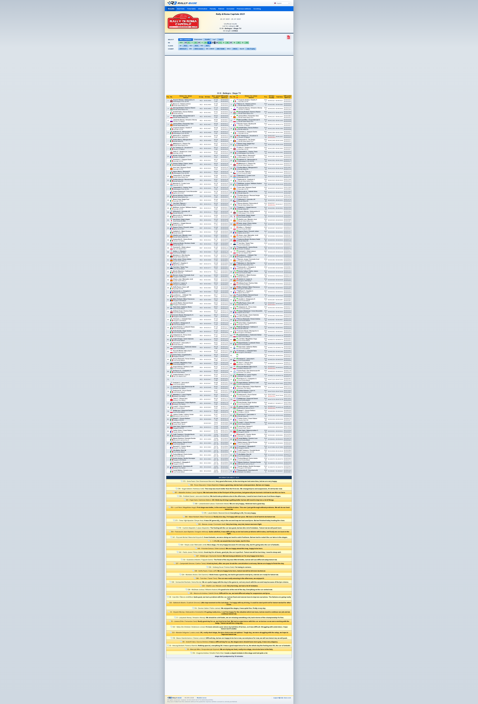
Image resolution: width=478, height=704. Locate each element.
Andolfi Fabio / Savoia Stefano (183, 112)
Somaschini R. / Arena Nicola (182, 239)
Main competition (185, 39)
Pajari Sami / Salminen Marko (182, 307)
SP (186, 42)
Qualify (207, 39)
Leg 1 (214, 39)
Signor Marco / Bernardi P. (181, 171)
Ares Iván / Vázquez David (182, 167)
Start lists (180, 9)
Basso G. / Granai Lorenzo (182, 104)
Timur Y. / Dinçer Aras (180, 398)
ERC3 (235, 49)
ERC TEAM (220, 49)
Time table (191, 9)
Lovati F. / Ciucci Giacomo (181, 406)
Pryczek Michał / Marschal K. (182, 351)
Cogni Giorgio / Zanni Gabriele (183, 339)
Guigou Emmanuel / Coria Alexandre (185, 191)
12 (242, 42)
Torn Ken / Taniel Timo (180, 267)
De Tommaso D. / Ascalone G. (183, 147)
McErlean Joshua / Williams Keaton (185, 207)
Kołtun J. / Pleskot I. (179, 251)
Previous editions (244, 9)
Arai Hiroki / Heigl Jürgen (181, 219)
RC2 (185, 46)
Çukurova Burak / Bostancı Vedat (184, 243)
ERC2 (229, 49)
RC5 (202, 46)
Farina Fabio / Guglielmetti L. (182, 355)
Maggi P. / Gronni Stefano (181, 418)
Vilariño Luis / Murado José (182, 235)
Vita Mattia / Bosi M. (179, 450)
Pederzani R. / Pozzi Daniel (182, 390)
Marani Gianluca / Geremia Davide (184, 438)
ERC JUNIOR (210, 49)
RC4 (196, 46)
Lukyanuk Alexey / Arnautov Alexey (185, 120)
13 (247, 42)
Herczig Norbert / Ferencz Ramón (184, 108)
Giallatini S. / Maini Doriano (182, 231)
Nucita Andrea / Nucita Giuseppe (184, 458)
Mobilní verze (201, 698)
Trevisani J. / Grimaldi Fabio (182, 319)
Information (202, 9)
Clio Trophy (251, 49)
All (180, 46)
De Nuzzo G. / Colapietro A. (182, 371)
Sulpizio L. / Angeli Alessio (182, 223)
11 (238, 42)
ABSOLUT (183, 49)
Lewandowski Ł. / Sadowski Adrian (184, 347)
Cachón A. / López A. (180, 283)
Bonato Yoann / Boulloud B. (182, 155)
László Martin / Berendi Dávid (183, 303)
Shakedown (198, 39)
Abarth (242, 49)
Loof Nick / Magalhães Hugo (182, 363)
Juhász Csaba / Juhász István (183, 414)
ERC (190, 49)
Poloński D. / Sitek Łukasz (182, 247)
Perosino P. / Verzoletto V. (182, 343)
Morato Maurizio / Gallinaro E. (183, 271)
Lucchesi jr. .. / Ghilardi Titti (182, 295)
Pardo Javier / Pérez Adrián (182, 259)
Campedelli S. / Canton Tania (182, 187)
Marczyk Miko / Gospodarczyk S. (184, 116)
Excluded (230, 9)
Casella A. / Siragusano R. (181, 323)
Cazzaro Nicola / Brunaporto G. (183, 315)
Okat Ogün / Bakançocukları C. (183, 426)
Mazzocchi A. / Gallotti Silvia (182, 215)
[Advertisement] (304, 38)
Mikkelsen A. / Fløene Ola (181, 144)
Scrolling (257, 9)
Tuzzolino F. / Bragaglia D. (181, 462)
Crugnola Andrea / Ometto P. (182, 128)
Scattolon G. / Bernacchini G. (182, 132)
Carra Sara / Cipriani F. (180, 422)
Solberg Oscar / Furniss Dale (182, 311)
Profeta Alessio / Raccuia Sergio (184, 179)
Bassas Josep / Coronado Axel (183, 275)
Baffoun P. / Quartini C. (180, 263)
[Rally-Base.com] (182, 3)
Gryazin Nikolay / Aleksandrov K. (184, 100)
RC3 (191, 46)
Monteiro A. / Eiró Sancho (181, 255)
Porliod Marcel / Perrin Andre (182, 454)
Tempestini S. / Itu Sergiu (181, 175)
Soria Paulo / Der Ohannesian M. (184, 386)
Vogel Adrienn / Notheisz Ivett (183, 367)
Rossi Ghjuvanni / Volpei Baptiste (184, 402)
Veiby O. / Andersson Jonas (182, 151)
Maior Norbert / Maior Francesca (183, 299)
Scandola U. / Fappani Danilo (182, 159)
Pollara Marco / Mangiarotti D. (183, 140)
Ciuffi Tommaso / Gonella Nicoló (184, 434)
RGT (207, 46)
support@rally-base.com (282, 698)
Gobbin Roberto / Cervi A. (181, 375)
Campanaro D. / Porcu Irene (182, 335)
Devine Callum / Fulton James (183, 163)
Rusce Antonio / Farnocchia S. (183, 195)
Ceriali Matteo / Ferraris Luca (182, 470)
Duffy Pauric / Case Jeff (181, 287)
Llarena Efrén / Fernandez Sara (183, 124)
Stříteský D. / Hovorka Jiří (181, 211)
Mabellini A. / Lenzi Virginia (182, 394)
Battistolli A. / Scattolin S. (181, 136)
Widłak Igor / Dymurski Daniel (183, 410)
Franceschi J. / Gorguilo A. (182, 291)
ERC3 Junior (199, 49)
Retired (221, 9)
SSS (181, 42)
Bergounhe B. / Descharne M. (183, 466)
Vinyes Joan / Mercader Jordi (183, 279)
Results (171, 9)
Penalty (213, 9)
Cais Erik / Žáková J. (179, 203)
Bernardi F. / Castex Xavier (182, 446)
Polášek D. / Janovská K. (181, 382)
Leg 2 (220, 39)
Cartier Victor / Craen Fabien (182, 430)
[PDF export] (288, 37)
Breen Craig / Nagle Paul (181, 199)
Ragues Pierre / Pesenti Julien (183, 227)
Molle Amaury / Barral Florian (182, 442)
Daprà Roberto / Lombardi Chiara (184, 327)
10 (234, 42)
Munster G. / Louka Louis (181, 183)
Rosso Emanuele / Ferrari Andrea (184, 359)
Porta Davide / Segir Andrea (182, 331)
